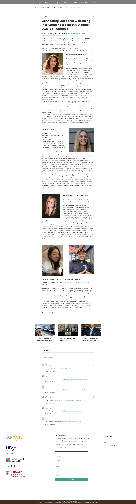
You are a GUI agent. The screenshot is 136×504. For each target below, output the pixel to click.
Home (105, 439)
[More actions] (93, 17)
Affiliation (57, 472)
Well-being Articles (75, 7)
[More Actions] (93, 365)
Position (57, 466)
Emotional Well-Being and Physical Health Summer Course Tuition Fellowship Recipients (90, 339)
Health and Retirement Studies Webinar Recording (67, 339)
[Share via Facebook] (42, 312)
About (105, 442)
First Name (57, 453)
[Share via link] (53, 312)
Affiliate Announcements (60, 7)
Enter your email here (60, 447)
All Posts (37, 7)
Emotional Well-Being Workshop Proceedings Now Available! (44, 339)
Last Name (57, 460)
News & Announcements (110, 445)
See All (99, 321)
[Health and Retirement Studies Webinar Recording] (68, 330)
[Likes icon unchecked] (46, 371)
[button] (99, 7)
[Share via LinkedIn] (49, 312)
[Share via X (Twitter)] (46, 312)
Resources (106, 448)
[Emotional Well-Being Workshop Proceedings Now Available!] (45, 330)
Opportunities (46, 7)
